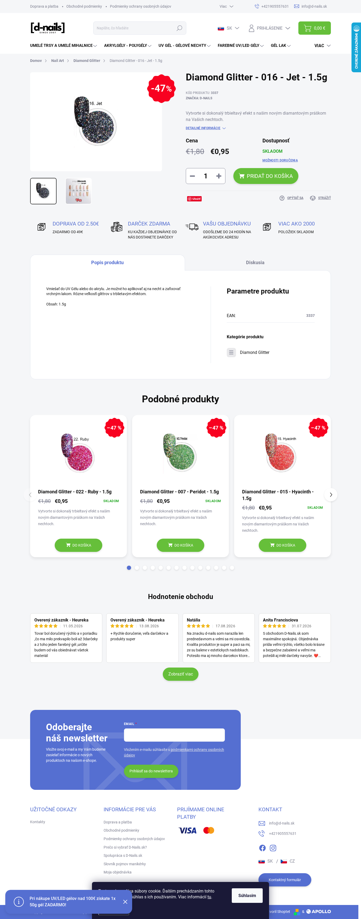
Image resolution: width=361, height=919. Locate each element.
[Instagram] (273, 847)
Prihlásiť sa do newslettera (151, 771)
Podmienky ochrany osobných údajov (140, 6)
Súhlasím (247, 895)
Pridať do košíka (270, 176)
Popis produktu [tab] (107, 262)
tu (209, 896)
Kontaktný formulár (285, 880)
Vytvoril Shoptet (277, 911)
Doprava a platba (44, 6)
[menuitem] (64, 45)
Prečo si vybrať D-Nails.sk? (125, 847)
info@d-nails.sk (281, 823)
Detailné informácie (203, 128)
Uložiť (196, 199)
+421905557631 (283, 833)
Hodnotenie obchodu (180, 597)
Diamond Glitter (254, 352)
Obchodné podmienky (84, 6)
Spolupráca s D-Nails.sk (123, 855)
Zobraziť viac (180, 674)
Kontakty (37, 822)
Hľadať (179, 28)
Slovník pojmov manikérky (125, 864)
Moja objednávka (118, 872)
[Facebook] (262, 847)
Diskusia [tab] (255, 262)
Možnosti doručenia (280, 160)
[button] (129, 567)
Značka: (199, 98)
